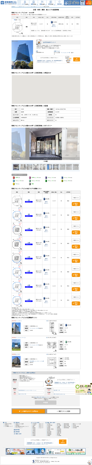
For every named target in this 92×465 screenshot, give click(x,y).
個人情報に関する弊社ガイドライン (43, 397)
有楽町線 (59, 430)
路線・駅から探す (51, 422)
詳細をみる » (29, 201)
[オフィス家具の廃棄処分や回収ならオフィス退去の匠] (76, 454)
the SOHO (18, 354)
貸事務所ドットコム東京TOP (17, 6)
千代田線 (59, 435)
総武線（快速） (50, 429)
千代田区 (34, 423)
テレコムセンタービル (21, 337)
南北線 (58, 434)
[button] (13, 144)
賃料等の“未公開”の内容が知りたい (27, 378)
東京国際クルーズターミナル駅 (37, 361)
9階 (29, 214)
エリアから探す (36, 422)
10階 (47, 320)
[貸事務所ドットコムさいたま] (35, 454)
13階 (28, 228)
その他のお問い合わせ (24, 380)
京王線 (74, 425)
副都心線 (59, 432)
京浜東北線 (49, 425)
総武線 (48, 427)
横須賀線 (49, 432)
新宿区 (34, 427)
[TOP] (8, 2)
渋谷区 (34, 429)
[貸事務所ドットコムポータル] (55, 454)
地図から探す (19, 433)
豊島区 (34, 432)
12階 (47, 354)
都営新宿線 (66, 427)
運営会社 (18, 422)
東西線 (58, 427)
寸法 (20, 19)
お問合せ (58, 59)
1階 (47, 337)
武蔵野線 (49, 434)
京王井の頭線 (76, 426)
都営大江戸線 (67, 426)
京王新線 (75, 427)
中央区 (34, 425)
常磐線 (48, 435)
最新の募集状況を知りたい (25, 377)
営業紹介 (18, 425)
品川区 (34, 431)
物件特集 (18, 429)
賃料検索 (18, 431)
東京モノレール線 (77, 423)
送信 (46, 402)
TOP (6, 422)
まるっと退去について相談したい (27, 379)
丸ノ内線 (59, 425)
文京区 (34, 434)
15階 (28, 285)
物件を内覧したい (23, 375)
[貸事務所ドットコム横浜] (15, 454)
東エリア (41, 423)
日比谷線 (59, 429)
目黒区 (34, 435)
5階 (29, 200)
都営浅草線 (66, 423)
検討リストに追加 (64, 411)
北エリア (41, 427)
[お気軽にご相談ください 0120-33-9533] (72, 2)
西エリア (41, 425)
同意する (46, 399)
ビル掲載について (9, 426)
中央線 (48, 426)
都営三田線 (66, 425)
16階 (28, 299)
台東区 (34, 430)
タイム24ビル (19, 320)
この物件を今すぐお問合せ (29, 411)
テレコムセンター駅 (28, 6)
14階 (28, 271)
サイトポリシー (19, 427)
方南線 (58, 426)
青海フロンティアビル (38, 6)
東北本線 (49, 431)
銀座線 (58, 423)
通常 (16, 19)
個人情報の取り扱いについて (22, 426)
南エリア (41, 426)
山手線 (48, 423)
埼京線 (48, 430)
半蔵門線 (59, 431)
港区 (33, 426)
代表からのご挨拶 (20, 423)
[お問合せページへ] (62, 443)
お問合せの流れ (8, 423)
